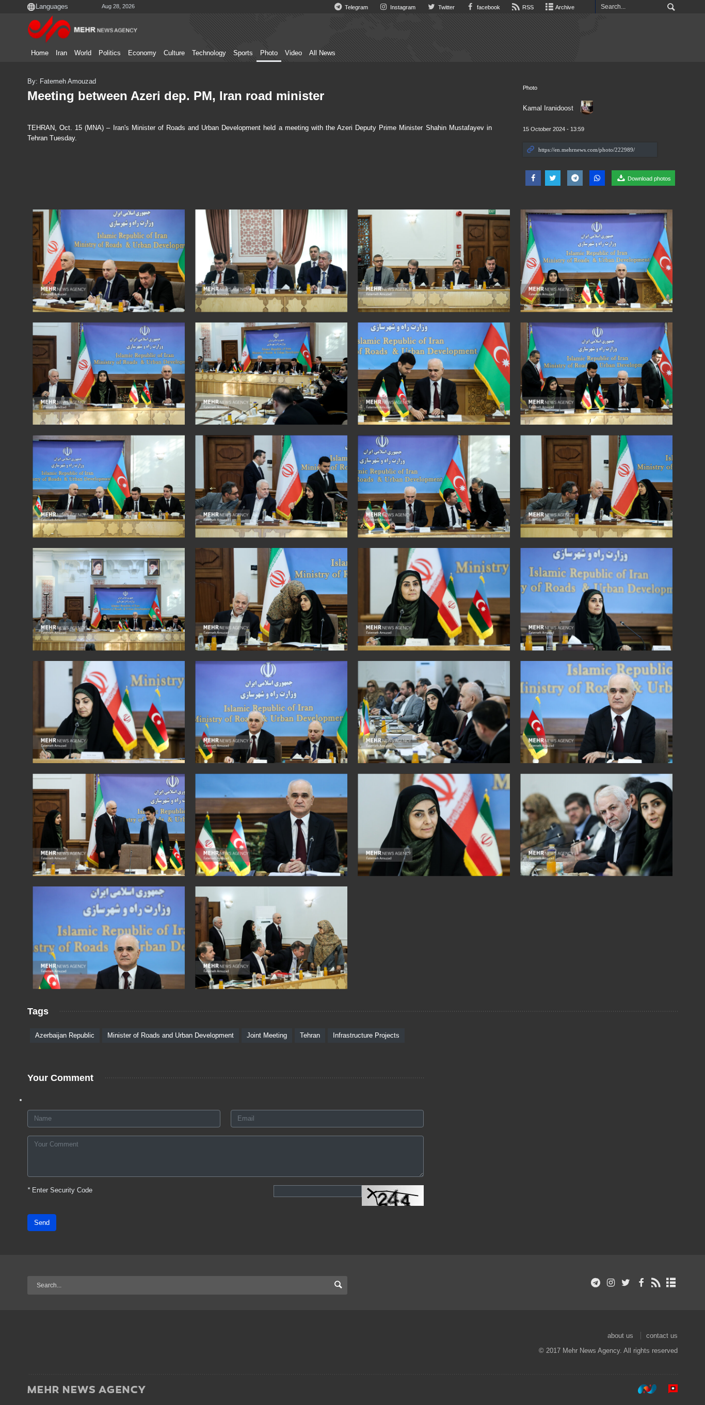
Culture (174, 53)
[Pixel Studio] (668, 1389)
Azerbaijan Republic (64, 1035)
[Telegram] (595, 1283)
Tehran (310, 1035)
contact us (662, 1335)
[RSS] (656, 1283)
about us (620, 1335)
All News (322, 53)
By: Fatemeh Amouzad (61, 81)
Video (293, 53)
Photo (269, 53)
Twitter (445, 7)
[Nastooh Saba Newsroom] (642, 1389)
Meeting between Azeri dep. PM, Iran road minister (175, 96)
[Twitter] (625, 1283)
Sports (243, 53)
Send (42, 1222)
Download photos (648, 178)
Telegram (355, 7)
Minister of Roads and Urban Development (170, 1035)
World (82, 53)
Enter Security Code (59, 1190)
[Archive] (671, 1283)
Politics (110, 53)
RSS (527, 7)
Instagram (402, 7)
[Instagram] (610, 1283)
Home (40, 53)
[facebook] (640, 1283)
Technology (209, 53)
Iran (61, 53)
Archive (564, 7)
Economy (142, 53)
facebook (487, 7)
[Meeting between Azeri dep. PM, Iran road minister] (109, 260)
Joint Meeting (267, 1035)
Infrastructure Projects (366, 1035)
